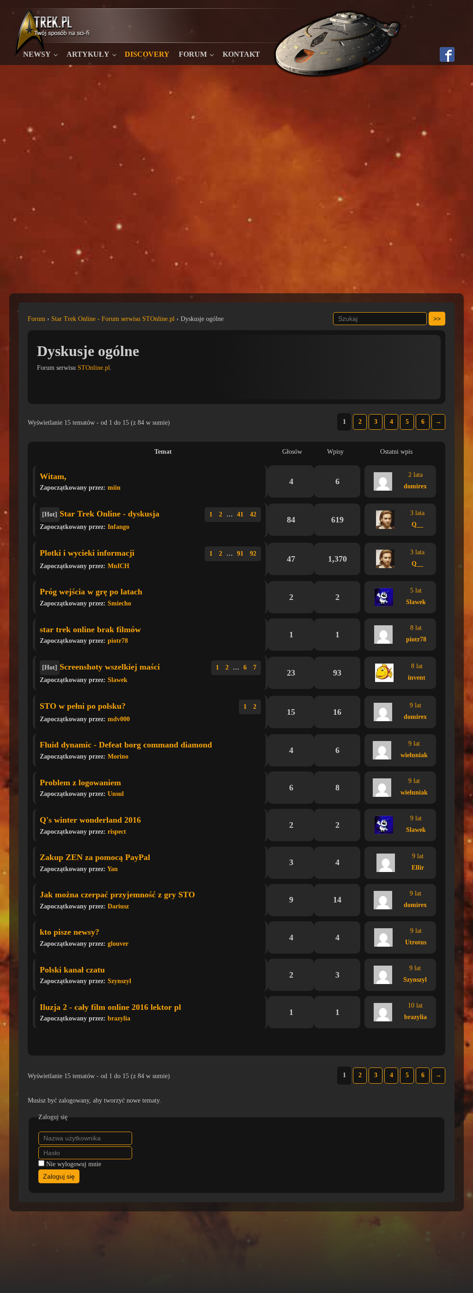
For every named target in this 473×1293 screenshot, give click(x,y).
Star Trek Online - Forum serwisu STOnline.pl (113, 318)
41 (240, 514)
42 (253, 514)
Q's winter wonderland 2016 (90, 819)
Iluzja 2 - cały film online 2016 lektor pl (110, 1007)
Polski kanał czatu (72, 969)
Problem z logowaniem (80, 782)
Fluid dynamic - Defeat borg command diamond (126, 744)
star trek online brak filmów (90, 629)
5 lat (416, 590)
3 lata (417, 513)
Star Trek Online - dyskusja (109, 513)
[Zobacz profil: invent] (384, 672)
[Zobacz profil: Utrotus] (383, 937)
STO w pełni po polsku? (83, 706)
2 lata (415, 474)
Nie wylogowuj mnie (73, 1164)
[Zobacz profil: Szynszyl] (383, 974)
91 (240, 553)
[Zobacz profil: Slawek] (384, 597)
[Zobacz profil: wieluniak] (382, 750)
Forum (193, 54)
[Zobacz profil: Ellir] (385, 862)
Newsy (37, 54)
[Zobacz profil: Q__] (385, 519)
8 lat (416, 627)
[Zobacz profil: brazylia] (383, 1012)
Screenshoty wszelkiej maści (110, 666)
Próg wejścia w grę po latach (91, 591)
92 (253, 553)
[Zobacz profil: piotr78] (383, 634)
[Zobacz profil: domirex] (383, 481)
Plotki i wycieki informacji (87, 553)
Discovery (147, 54)
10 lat (415, 1005)
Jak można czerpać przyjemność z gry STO (117, 894)
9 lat (415, 705)
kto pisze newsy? (69, 932)
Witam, (53, 476)
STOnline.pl (94, 367)
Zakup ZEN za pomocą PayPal (95, 857)
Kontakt (241, 54)
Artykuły (88, 54)
